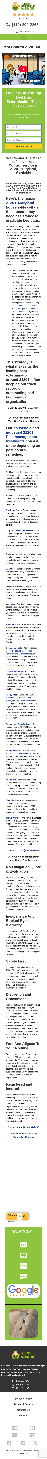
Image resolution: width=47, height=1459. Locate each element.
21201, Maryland (20, 203)
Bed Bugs (10, 472)
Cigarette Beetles (23, 701)
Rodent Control (13, 624)
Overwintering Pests (15, 671)
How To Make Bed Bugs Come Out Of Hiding (20, 1369)
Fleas (8, 586)
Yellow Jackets (29, 750)
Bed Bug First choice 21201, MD (23, 184)
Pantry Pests (12, 695)
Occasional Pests (14, 648)
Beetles (9, 496)
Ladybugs (10, 604)
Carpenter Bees (31, 531)
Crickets (9, 651)
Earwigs (9, 569)
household (22, 428)
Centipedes (27, 651)
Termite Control (13, 818)
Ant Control (11, 460)
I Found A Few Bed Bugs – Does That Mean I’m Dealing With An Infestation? (20, 1374)
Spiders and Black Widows (18, 724)
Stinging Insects (13, 750)
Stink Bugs (11, 780)
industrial (14, 432)
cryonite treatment (28, 309)
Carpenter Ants (13, 531)
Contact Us (23, 1410)
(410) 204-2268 (31, 1127)
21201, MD (34, 1098)
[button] (23, 37)
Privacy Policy (23, 1398)
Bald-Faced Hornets (27, 753)
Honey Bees (18, 756)
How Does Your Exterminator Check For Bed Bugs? (23, 1366)
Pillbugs (17, 651)
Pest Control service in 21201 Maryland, (23, 165)
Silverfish (10, 654)
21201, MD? (26, 106)
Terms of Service (23, 1404)
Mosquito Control (14, 800)
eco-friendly (26, 303)
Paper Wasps (11, 753)
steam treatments (19, 311)
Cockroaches (12, 554)
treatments (15, 441)
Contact (12, 1127)
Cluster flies (24, 654)
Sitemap (23, 1415)
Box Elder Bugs (13, 510)
